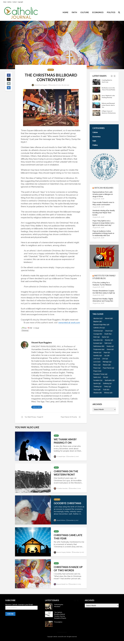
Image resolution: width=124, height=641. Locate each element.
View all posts (37, 407)
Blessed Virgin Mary (101, 324)
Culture (84, 12)
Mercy (96, 365)
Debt (96, 337)
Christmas (25, 330)
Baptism (97, 321)
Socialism (97, 380)
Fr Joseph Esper (60, 456)
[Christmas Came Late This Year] (33, 542)
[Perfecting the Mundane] (96, 105)
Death (108, 334)
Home (65, 12)
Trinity (107, 386)
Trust (96, 389)
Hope (107, 352)
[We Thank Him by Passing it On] (33, 446)
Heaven (97, 352)
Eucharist (97, 343)
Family (110, 346)
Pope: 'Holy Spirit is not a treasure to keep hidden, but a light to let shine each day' (103, 223)
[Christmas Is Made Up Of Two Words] (33, 574)
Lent (96, 358)
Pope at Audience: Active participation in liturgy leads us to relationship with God (103, 233)
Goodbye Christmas (67, 503)
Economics (97, 12)
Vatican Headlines (103, 188)
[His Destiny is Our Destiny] (96, 89)
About (4, 2)
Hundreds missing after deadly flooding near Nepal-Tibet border (104, 213)
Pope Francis (108, 368)
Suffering (107, 383)
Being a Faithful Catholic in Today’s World (108, 82)
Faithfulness (98, 346)
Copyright (20, 2)
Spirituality (110, 380)
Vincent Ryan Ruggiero (41, 85)
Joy (106, 355)
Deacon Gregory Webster (63, 552)
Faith (74, 12)
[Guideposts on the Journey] (96, 97)
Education (98, 340)
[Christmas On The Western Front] (33, 478)
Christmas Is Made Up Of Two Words (68, 568)
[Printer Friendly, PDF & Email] (30, 327)
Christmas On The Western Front (66, 473)
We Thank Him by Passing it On (65, 441)
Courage (97, 334)
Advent (109, 318)
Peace (96, 368)
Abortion (97, 318)
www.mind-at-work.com (69, 322)
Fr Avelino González (62, 488)
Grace (110, 349)
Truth (106, 389)
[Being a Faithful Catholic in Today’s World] (96, 82)
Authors (9, 2)
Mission (107, 365)
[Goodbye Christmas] (33, 510)
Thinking (97, 386)
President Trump (100, 374)
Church (108, 331)
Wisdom (97, 392)
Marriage (107, 362)
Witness (108, 392)
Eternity (109, 340)
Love (96, 362)
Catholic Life (99, 327)
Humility (97, 355)
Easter (105, 337)
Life (105, 358)
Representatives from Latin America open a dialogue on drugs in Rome (103, 194)
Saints (97, 377)
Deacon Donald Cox (62, 584)
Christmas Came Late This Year (68, 537)
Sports (97, 383)
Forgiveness (98, 349)
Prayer (97, 371)
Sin (105, 377)
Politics (111, 12)
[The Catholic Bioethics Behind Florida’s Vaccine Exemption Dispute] (96, 113)
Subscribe (10, 614)
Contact (14, 2)
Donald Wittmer (60, 520)
